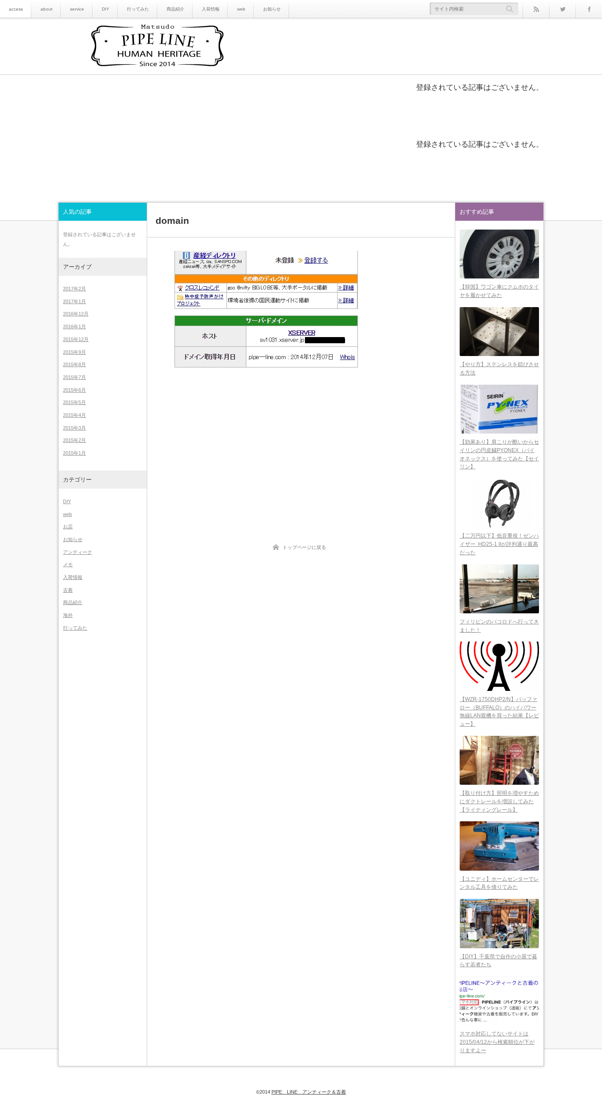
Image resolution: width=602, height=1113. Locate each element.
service (77, 9)
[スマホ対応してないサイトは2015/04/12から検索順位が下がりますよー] (499, 1000)
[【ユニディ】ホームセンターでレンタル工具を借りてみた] (499, 845)
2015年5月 (74, 402)
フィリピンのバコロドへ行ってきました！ (499, 626)
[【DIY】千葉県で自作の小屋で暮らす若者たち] (499, 923)
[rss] (536, 9)
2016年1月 (74, 326)
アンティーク (77, 552)
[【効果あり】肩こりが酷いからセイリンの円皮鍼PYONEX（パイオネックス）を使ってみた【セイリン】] (499, 409)
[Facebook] (589, 9)
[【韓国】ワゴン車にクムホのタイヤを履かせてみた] (499, 254)
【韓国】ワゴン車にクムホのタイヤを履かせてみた (499, 291)
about (46, 9)
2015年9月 (74, 352)
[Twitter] (562, 9)
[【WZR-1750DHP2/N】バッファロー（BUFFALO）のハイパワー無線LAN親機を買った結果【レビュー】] (499, 666)
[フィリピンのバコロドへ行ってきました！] (499, 588)
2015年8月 (74, 364)
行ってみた (138, 9)
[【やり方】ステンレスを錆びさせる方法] (499, 331)
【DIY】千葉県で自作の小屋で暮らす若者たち (498, 960)
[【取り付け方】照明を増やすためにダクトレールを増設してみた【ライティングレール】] (499, 760)
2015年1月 (74, 453)
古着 (68, 590)
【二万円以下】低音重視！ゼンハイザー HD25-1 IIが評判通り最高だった (499, 544)
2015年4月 (74, 415)
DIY (105, 9)
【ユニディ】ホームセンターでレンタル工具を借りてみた (499, 883)
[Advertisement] (301, 442)
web (241, 9)
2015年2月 (74, 440)
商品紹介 (175, 9)
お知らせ (272, 9)
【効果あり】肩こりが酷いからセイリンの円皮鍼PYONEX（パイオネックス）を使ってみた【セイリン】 (499, 454)
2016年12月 (76, 313)
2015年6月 (74, 390)
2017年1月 (74, 301)
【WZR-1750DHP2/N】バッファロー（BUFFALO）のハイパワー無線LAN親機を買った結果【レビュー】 (499, 711)
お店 (68, 526)
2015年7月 (74, 377)
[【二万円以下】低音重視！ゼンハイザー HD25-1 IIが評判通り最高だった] (499, 503)
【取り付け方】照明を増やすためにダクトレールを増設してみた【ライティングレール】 (499, 801)
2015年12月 (76, 339)
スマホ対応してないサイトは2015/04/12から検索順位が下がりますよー (497, 1042)
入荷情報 (210, 9)
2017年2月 (74, 288)
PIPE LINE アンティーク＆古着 (308, 1091)
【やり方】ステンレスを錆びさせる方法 (499, 368)
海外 (68, 615)
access (16, 9)
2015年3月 (74, 427)
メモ (68, 564)
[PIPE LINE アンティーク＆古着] (157, 46)
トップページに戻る (304, 547)
